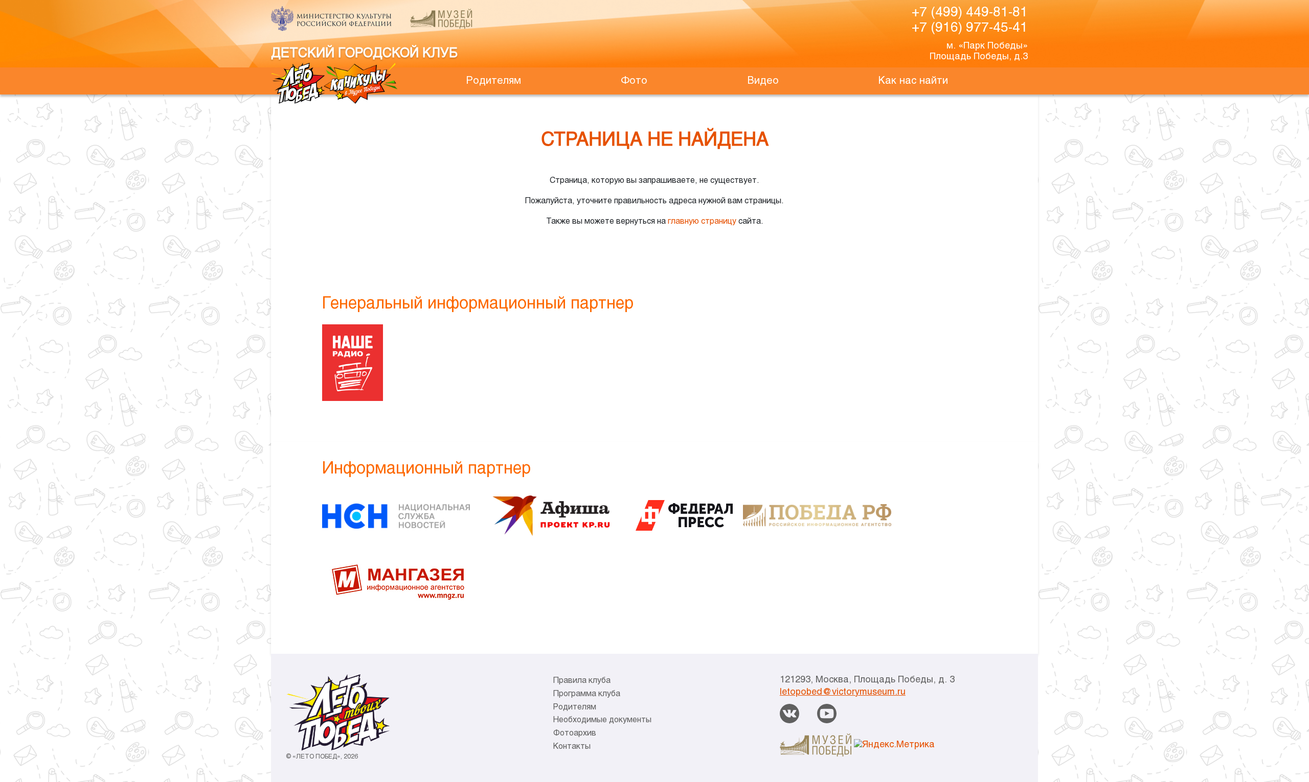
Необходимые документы (602, 720)
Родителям (493, 81)
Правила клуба (582, 680)
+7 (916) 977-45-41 (970, 28)
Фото (634, 81)
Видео (763, 81)
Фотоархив (574, 733)
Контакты (572, 746)
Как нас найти (913, 81)
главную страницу (702, 221)
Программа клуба (586, 694)
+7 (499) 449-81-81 (970, 13)
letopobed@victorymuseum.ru (843, 692)
